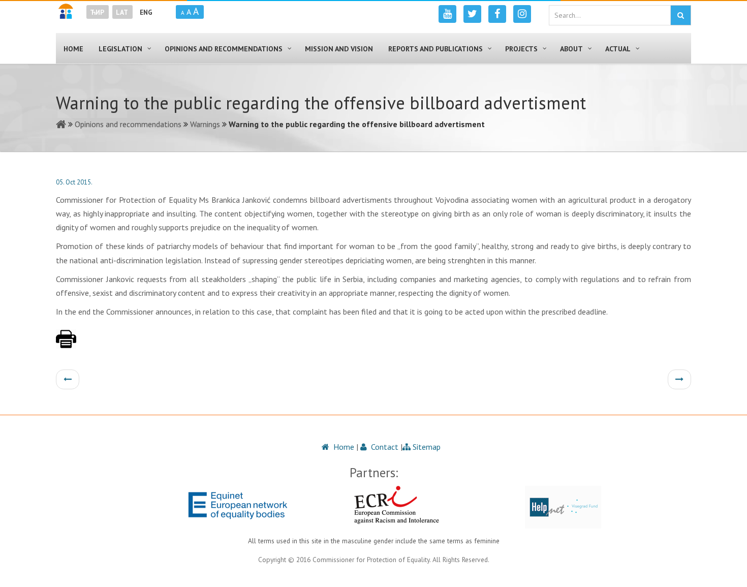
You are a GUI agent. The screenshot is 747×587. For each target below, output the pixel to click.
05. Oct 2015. (74, 182)
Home (342, 447)
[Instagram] (522, 14)
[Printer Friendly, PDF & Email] (66, 344)
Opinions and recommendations (128, 124)
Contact (383, 447)
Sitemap (426, 447)
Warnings (205, 124)
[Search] (681, 15)
